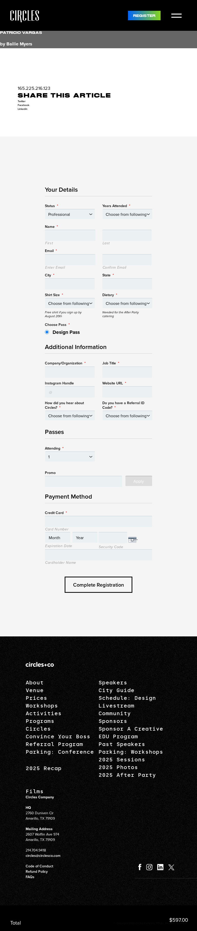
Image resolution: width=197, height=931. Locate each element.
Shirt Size (54, 295)
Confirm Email (115, 268)
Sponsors (112, 721)
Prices (36, 698)
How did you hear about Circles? (64, 405)
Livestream (116, 706)
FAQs (30, 876)
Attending (54, 448)
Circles (38, 729)
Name (51, 226)
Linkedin (22, 109)
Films (35, 791)
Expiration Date (58, 546)
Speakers (112, 683)
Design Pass (66, 332)
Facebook (23, 105)
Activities (44, 713)
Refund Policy (37, 871)
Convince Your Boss (58, 736)
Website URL (114, 383)
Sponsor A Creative (130, 729)
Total (15, 922)
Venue (35, 690)
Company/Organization (65, 363)
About (35, 683)
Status (51, 205)
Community (114, 713)
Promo (50, 472)
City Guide (116, 690)
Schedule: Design (127, 698)
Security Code (111, 547)
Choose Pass (57, 324)
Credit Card (56, 512)
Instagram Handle (59, 383)
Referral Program (54, 744)
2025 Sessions (121, 760)
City (49, 275)
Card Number (56, 529)
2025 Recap (44, 768)
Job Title (110, 363)
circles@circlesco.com (43, 855)
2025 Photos (118, 767)
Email (51, 250)
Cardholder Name (60, 563)
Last (106, 243)
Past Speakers (121, 744)
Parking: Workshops (130, 752)
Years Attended (116, 205)
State (108, 275)
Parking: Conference (60, 752)
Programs (40, 721)
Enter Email (55, 268)
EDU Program (118, 736)
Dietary (109, 295)
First (49, 243)
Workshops (42, 706)
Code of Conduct (39, 866)
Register (144, 16)
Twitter (21, 101)
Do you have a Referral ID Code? (123, 405)
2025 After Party (127, 775)
